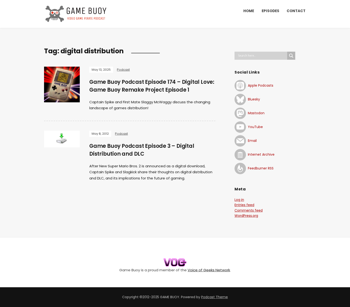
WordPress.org (246, 215)
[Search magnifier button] (291, 56)
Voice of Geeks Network (209, 269)
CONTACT (296, 10)
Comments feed (249, 210)
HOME (248, 10)
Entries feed (244, 205)
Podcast (123, 69)
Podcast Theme (214, 297)
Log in (239, 199)
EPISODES (270, 10)
